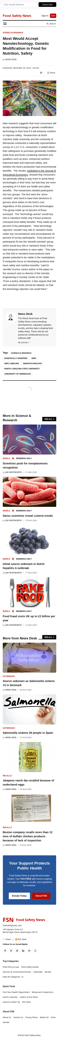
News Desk (11, 59)
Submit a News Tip (11, 1002)
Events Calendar (10, 997)
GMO (33, 358)
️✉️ (7, 939)
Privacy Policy (31, 1017)
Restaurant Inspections (42, 992)
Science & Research (13, 32)
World (6, 458)
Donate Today (19, 896)
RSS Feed (26, 1002)
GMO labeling (11, 363)
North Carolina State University (22, 368)
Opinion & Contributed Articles (17, 972)
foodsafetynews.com (12, 925)
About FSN (41, 896)
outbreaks (9, 676)
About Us (7, 1017)
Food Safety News (32, 1035)
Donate (6, 1022)
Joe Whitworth (13, 472)
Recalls (7, 776)
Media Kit (44, 1017)
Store (53, 1017)
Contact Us (18, 1017)
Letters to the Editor (29, 997)
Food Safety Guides (30, 967)
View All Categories (11, 976)
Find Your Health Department (16, 992)
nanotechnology (32, 363)
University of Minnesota (17, 373)
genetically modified (15, 358)
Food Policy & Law (11, 967)
